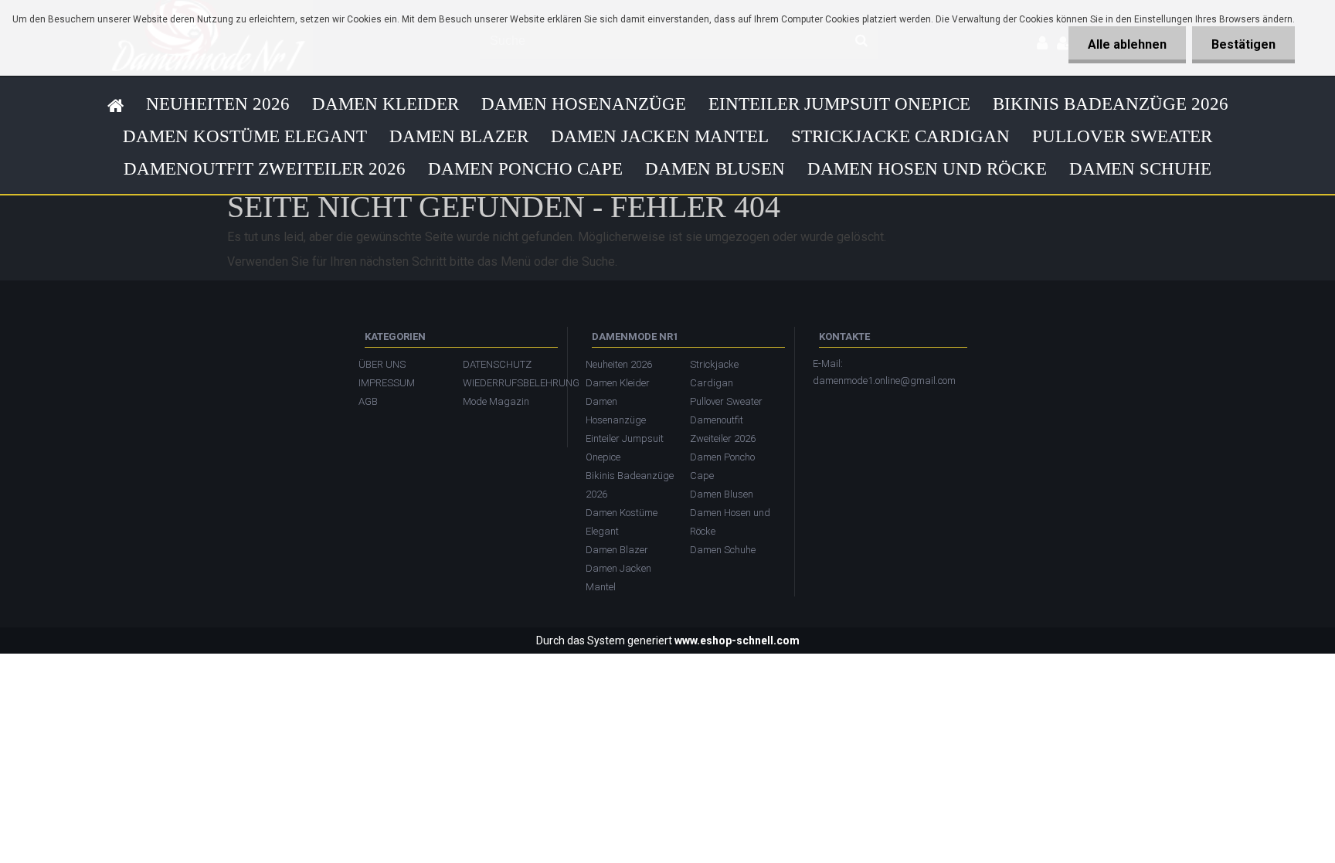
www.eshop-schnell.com (737, 640)
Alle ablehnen (1127, 44)
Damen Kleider (385, 104)
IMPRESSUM (386, 383)
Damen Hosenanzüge (583, 104)
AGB (368, 401)
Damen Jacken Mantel (660, 136)
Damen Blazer (458, 136)
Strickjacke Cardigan (900, 136)
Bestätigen (1243, 44)
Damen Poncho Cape (525, 168)
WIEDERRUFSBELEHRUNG (507, 383)
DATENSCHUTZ (497, 364)
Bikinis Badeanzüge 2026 (1110, 104)
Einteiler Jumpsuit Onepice (839, 104)
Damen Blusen (715, 168)
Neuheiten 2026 (218, 104)
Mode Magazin (496, 401)
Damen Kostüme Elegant (245, 136)
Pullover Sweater (1122, 136)
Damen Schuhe (1140, 168)
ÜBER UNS (382, 364)
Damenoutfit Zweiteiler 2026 (265, 168)
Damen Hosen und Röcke (927, 168)
